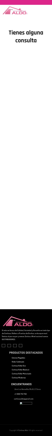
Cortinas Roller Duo (19, 366)
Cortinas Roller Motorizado (21, 373)
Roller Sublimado (18, 362)
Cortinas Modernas (19, 377)
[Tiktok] (25, 2)
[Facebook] (23, 2)
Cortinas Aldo (23, 430)
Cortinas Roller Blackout (20, 370)
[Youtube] (30, 2)
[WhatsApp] (28, 2)
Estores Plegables (18, 358)
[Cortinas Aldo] (15, 10)
